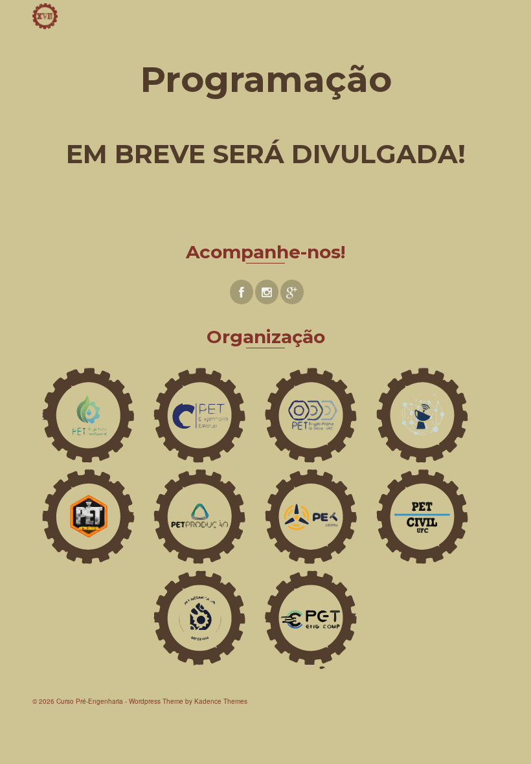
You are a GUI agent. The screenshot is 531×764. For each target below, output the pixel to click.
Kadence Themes (220, 701)
